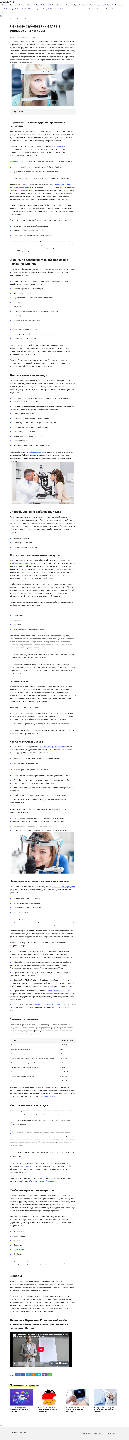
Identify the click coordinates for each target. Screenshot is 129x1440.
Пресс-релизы (116, 9)
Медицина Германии (18, 161)
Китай (27, 9)
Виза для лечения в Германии (42, 1181)
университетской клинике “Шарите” (47, 1004)
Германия (13, 5)
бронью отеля (49, 1096)
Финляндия (118, 5)
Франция (11, 9)
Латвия (19, 9)
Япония (64, 9)
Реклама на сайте (102, 9)
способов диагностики (35, 452)
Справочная (100, 5)
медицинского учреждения (64, 886)
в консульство (26, 1166)
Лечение (12, 37)
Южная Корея (54, 9)
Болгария (46, 5)
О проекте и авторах (8, 13)
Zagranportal (7, 1)
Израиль (76, 5)
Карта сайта (87, 1433)
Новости (4, 5)
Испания (30, 5)
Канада (45, 9)
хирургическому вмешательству (52, 746)
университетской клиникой (59, 991)
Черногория (36, 9)
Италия (84, 5)
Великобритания (57, 5)
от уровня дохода (59, 146)
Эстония (91, 9)
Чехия (38, 5)
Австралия (73, 9)
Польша (21, 5)
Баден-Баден (19, 1249)
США (3, 9)
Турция (109, 5)
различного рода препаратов (21, 563)
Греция (68, 5)
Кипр (91, 5)
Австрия (83, 9)
